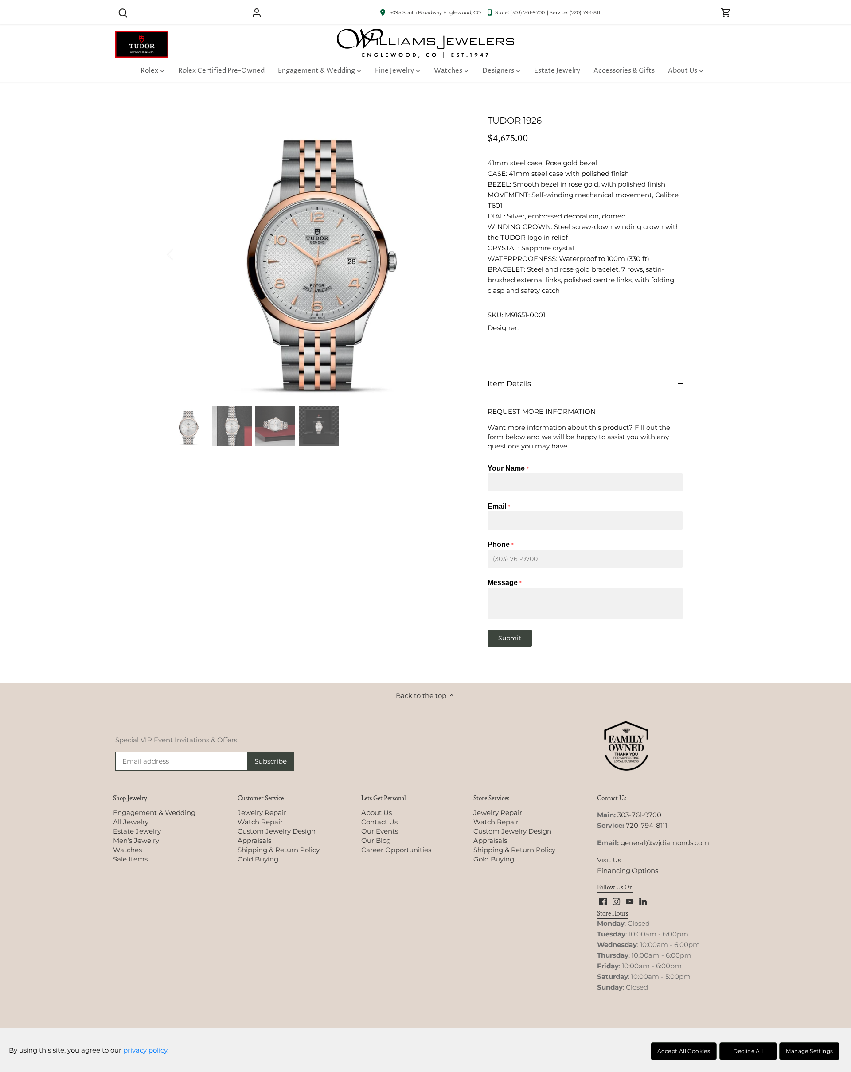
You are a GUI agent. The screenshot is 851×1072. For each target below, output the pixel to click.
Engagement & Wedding (154, 812)
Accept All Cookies (683, 1051)
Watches (127, 850)
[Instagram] (616, 900)
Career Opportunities (396, 850)
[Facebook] (603, 900)
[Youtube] (629, 900)
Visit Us (609, 860)
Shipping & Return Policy (279, 850)
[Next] (453, 254)
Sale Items (130, 859)
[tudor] (141, 35)
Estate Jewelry (137, 831)
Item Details (509, 383)
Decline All (748, 1051)
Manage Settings (809, 1051)
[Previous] (182, 254)
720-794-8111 (646, 825)
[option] (317, 254)
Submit (509, 638)
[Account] (256, 12)
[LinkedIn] (643, 900)
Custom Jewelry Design (277, 831)
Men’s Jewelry (136, 840)
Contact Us (379, 822)
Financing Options (627, 870)
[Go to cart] (726, 12)
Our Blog (376, 840)
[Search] (123, 12)
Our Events (379, 831)
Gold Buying (258, 859)
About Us (376, 812)
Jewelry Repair (262, 812)
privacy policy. (145, 1050)
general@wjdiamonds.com (665, 842)
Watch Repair (260, 822)
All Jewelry (130, 822)
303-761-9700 (639, 815)
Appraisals (254, 840)
